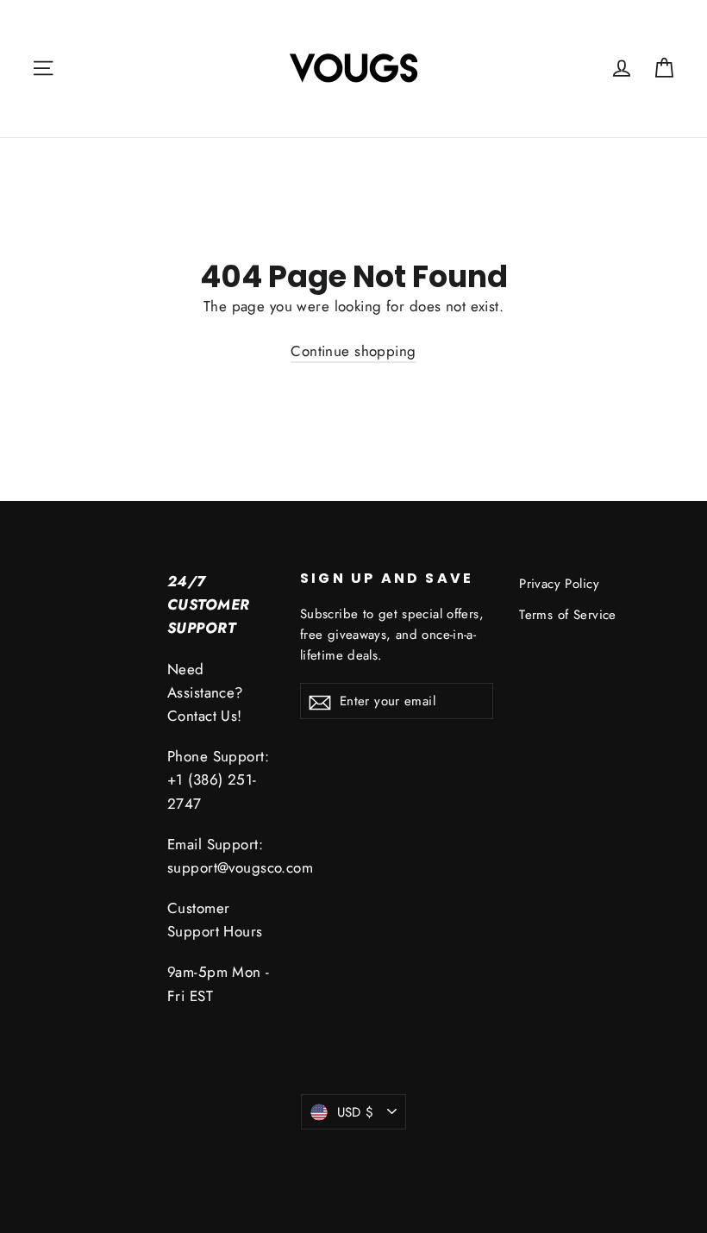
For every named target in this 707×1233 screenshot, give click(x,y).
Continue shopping (353, 351)
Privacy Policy (559, 583)
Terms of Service (567, 614)
